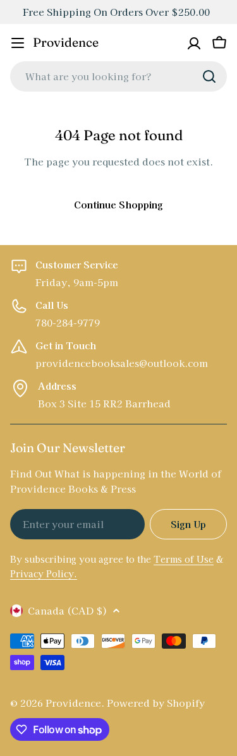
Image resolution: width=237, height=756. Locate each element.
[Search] (209, 76)
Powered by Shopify (156, 702)
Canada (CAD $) (67, 610)
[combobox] (118, 76)
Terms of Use (184, 559)
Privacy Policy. (43, 573)
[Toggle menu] (17, 43)
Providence (66, 42)
